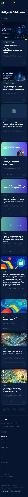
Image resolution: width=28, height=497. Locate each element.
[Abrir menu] (25, 2)
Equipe (2, 457)
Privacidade (3, 494)
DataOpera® (4, 439)
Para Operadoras (4, 447)
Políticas (3, 465)
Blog (2, 459)
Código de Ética (4, 462)
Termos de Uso (9, 494)
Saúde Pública (4, 450)
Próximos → (21, 409)
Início (5, 18)
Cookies (15, 494)
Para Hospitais (4, 444)
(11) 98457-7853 (6, 474)
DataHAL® (3, 442)
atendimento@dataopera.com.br (9, 471)
